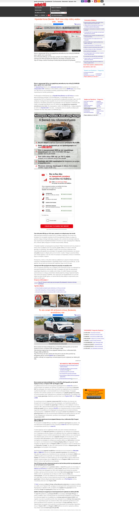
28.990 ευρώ (70, 88)
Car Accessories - (45, 1)
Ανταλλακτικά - (36, 1)
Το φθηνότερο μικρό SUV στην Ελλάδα (67, 371)
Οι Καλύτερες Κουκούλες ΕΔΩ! (93, 334)
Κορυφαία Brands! (93, 344)
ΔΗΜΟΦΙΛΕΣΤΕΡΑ (98, 64)
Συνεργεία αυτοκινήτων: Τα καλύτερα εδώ (92, 45)
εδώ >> (91, 76)
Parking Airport (100, 102)
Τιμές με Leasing (38, 10)
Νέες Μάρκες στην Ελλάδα (40, 12)
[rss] (98, 1)
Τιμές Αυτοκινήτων (38, 7)
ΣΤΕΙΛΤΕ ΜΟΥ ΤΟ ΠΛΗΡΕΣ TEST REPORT (57, 226)
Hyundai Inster (45, 107)
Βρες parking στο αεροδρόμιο (90, 51)
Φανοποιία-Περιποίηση (88, 112)
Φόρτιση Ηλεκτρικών (88, 105)
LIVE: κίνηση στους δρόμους (56, 15)
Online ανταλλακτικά (93, 346)
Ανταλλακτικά (99, 73)
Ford (36, 484)
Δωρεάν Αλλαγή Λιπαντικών (92, 340)
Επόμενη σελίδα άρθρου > (41, 280)
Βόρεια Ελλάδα (87, 106)
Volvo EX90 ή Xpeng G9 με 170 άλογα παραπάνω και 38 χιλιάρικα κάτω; (50, 290)
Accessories (99, 104)
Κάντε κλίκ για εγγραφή (93, 397)
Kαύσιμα (86, 102)
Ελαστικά (86, 73)
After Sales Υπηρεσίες (88, 101)
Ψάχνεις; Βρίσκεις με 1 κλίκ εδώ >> (91, 115)
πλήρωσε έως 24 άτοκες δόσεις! (94, 338)
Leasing (98, 105)
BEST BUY (93, 66)
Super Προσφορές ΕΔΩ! (93, 342)
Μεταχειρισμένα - (66, 1)
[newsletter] (102, 1)
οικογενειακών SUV (39, 88)
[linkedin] (89, 1)
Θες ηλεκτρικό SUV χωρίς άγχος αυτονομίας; (68, 373)
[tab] (88, 65)
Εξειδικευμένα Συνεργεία (89, 109)
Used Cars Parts (100, 111)
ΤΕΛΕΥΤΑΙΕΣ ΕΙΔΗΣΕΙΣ (88, 64)
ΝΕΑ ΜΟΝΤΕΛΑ (86, 66)
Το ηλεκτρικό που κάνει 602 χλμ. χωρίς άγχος (93, 56)
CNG (100, 113)
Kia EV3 (56, 408)
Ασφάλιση (99, 101)
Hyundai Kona (39, 87)
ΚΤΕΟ (98, 112)
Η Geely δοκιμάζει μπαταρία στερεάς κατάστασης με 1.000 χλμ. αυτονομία (50, 288)
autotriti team (78, 62)
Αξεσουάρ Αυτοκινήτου (92, 332)
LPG (97, 113)
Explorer (51, 355)
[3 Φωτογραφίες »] (57, 329)
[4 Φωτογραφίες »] (57, 38)
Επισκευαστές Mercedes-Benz (65, 378)
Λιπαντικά (99, 109)
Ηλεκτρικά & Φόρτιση (55, 10)
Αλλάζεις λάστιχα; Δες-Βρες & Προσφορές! (93, 49)
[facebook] (82, 1)
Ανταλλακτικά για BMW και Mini (93, 336)
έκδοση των (40, 468)
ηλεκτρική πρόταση (56, 87)
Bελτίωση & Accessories (89, 75)
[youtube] (95, 1)
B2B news (99, 106)
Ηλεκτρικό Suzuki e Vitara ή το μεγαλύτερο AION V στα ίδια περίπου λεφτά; (51, 291)
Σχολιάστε (78, 24)
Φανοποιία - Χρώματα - (56, 1)
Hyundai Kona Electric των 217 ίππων (63, 95)
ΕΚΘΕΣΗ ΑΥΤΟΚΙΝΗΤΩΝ (56, 7)
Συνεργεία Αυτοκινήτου (89, 72)
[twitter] (92, 1)
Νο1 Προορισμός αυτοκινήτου (93, 348)
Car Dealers (98, 75)
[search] (65, 13)
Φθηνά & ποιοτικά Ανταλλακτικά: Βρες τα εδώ (93, 47)
